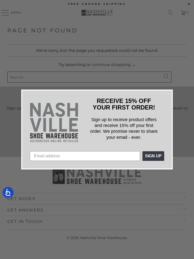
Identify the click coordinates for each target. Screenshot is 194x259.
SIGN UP (153, 156)
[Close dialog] (168, 94)
